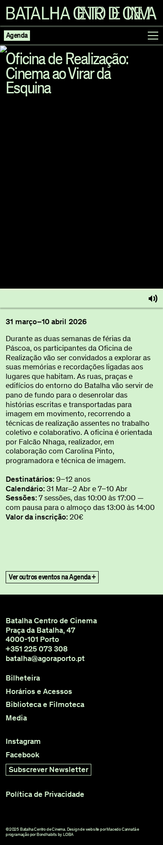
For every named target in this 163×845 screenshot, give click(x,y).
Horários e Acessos (39, 691)
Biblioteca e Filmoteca (45, 704)
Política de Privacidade (45, 794)
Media (16, 718)
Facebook (23, 755)
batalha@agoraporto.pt (45, 658)
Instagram (23, 741)
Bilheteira (23, 678)
